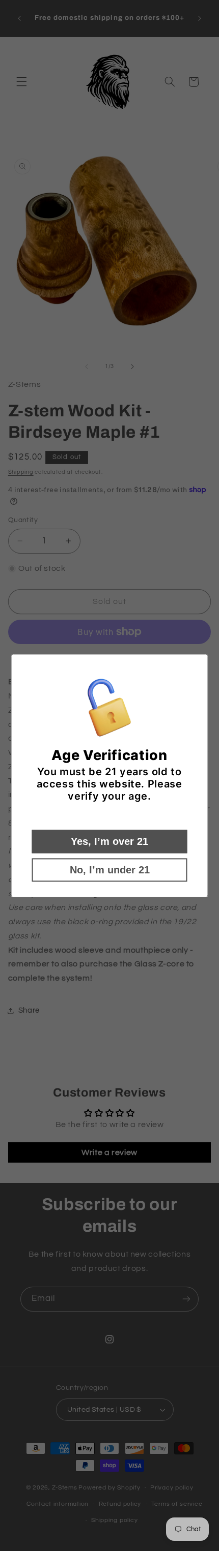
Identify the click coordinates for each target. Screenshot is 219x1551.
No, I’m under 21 (110, 869)
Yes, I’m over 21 (109, 841)
